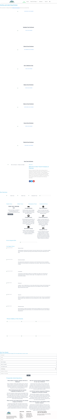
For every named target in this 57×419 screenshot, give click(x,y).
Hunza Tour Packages (28, 84)
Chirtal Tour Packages (28, 46)
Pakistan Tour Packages (33, 1)
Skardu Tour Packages (28, 142)
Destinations (40, 1)
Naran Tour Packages (28, 123)
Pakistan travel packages (16, 7)
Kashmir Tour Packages (28, 27)
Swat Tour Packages (28, 161)
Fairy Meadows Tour (28, 65)
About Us (27, 1)
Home (24, 1)
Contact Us (46, 1)
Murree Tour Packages (28, 103)
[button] (50, 1)
